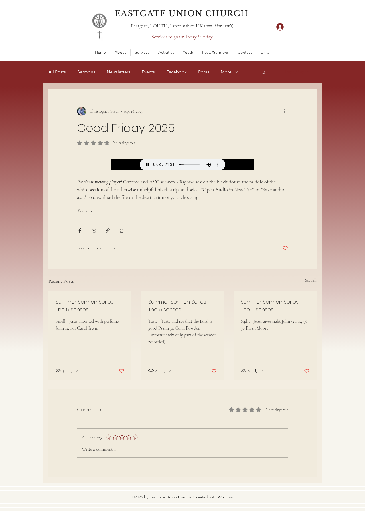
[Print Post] (121, 230)
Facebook (176, 72)
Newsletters (118, 72)
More (226, 72)
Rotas (203, 72)
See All (311, 280)
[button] (120, 52)
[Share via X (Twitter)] (93, 230)
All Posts (57, 72)
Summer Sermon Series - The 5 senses (86, 305)
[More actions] (284, 111)
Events (148, 72)
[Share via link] (107, 230)
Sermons (86, 72)
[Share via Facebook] (79, 230)
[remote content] (182, 164)
